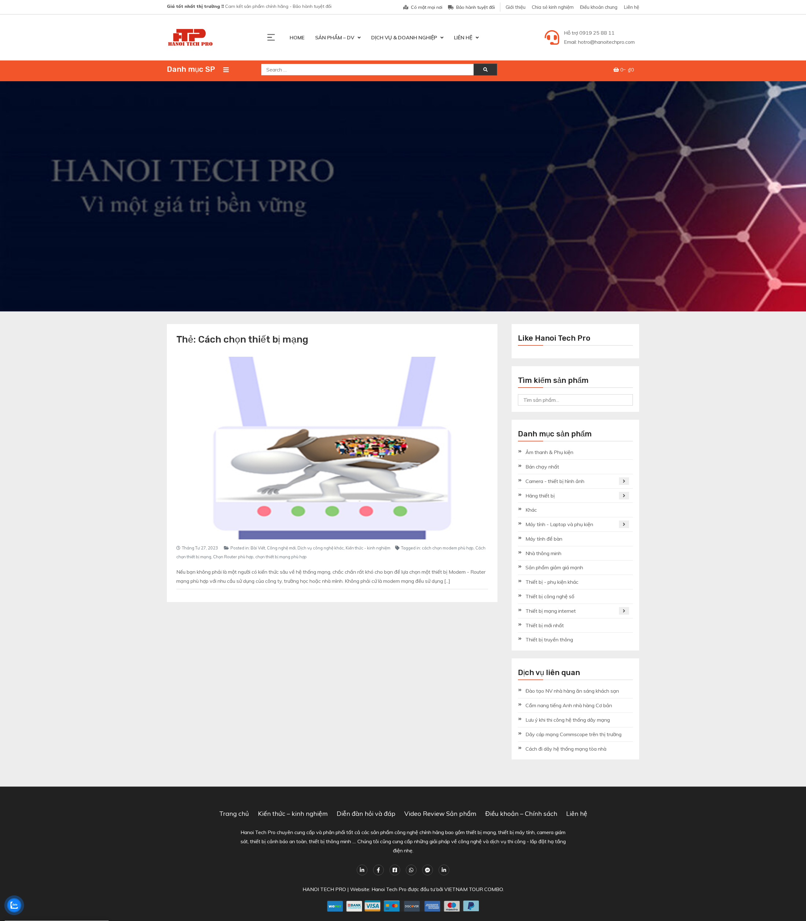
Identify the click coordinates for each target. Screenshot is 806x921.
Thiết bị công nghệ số (549, 596)
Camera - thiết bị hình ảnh (554, 481)
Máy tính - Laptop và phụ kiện (559, 524)
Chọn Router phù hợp (233, 556)
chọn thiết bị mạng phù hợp (281, 556)
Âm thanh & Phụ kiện (549, 452)
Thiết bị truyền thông (549, 639)
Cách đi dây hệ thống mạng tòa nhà (565, 749)
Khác (531, 510)
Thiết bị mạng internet (550, 611)
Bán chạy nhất (542, 466)
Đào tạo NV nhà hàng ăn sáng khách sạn (572, 691)
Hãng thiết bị (540, 495)
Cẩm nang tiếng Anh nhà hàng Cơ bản (568, 705)
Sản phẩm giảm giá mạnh (554, 567)
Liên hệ (631, 7)
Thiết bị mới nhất (544, 625)
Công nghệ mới (281, 547)
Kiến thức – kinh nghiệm (293, 813)
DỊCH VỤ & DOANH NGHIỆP (404, 37)
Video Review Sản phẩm (440, 813)
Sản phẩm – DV (334, 37)
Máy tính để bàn (543, 539)
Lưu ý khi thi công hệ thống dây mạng (567, 720)
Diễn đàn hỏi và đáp (366, 813)
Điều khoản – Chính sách (521, 813)
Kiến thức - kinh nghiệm (368, 547)
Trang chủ (234, 813)
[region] (403, 196)
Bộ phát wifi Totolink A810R (39, 898)
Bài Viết (258, 547)
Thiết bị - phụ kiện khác (551, 582)
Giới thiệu (515, 7)
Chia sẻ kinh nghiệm (553, 7)
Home (297, 37)
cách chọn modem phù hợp (448, 547)
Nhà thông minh (543, 553)
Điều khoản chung (598, 7)
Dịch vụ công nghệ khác (321, 547)
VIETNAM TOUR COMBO (473, 889)
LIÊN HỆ (463, 37)
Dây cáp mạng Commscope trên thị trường (573, 734)
